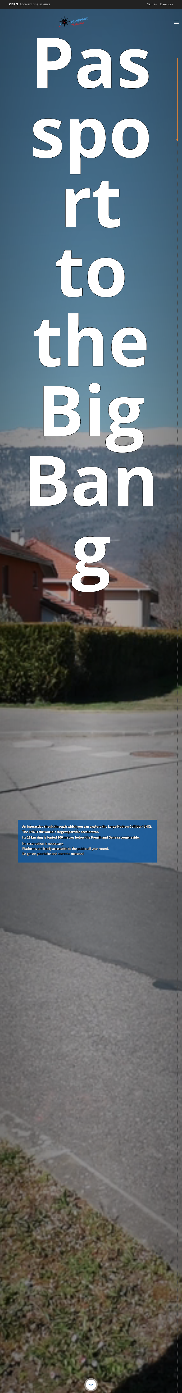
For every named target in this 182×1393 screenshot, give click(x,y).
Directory (166, 4)
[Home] (73, 21)
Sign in (152, 4)
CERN (29, 4)
